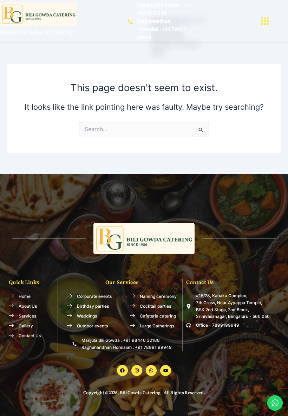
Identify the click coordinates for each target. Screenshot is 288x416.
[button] (264, 21)
